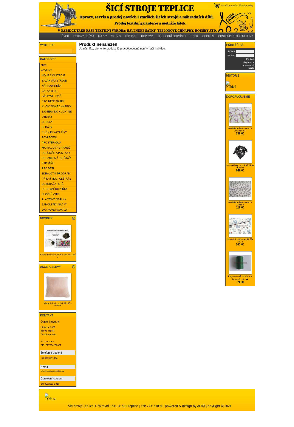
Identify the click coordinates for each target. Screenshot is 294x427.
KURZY (102, 36)
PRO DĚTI (47, 168)
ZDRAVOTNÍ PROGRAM (55, 173)
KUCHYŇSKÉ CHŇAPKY (55, 106)
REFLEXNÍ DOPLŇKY (54, 189)
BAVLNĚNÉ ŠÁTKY (52, 101)
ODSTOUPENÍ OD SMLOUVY (235, 36)
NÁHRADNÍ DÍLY (51, 85)
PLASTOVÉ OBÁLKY (53, 199)
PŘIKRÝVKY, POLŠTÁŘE (55, 178)
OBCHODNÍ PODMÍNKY (172, 36)
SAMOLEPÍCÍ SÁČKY (53, 204)
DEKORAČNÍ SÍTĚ (51, 183)
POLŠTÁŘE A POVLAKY (55, 152)
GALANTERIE (49, 90)
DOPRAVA (147, 36)
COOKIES (208, 36)
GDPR (194, 36)
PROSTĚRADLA (50, 142)
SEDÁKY (46, 127)
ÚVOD (65, 36)
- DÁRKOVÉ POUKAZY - (54, 209)
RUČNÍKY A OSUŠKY (53, 132)
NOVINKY (46, 70)
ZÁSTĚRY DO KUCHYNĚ (56, 111)
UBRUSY (46, 121)
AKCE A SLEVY (50, 266)
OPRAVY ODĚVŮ (83, 36)
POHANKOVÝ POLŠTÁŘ (55, 158)
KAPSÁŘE (47, 163)
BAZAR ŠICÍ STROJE (53, 80)
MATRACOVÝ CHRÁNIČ (55, 147)
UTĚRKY (46, 116)
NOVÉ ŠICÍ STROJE (52, 75)
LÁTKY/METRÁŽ (50, 96)
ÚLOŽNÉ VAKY (50, 194)
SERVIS (116, 36)
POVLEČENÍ (48, 137)
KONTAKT (131, 36)
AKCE (44, 65)
